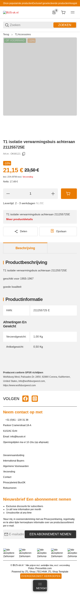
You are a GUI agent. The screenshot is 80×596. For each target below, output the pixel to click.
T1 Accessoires (23, 34)
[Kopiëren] (23, 154)
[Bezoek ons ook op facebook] (25, 399)
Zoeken (64, 25)
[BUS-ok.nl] (10, 12)
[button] (74, 389)
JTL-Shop (30, 571)
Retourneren (10, 488)
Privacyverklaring (53, 519)
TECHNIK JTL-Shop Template (52, 571)
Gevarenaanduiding (13, 455)
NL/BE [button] (40, 203)
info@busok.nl (17, 436)
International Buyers (13, 460)
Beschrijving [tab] (25, 248)
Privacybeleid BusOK (14, 482)
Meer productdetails (19, 219)
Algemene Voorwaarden (16, 466)
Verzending (28, 177)
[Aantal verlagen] (8, 193)
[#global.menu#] (72, 12)
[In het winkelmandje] (69, 193)
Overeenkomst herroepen (41, 576)
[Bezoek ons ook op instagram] (35, 399)
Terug (6, 34)
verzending (64, 565)
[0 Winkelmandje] (63, 12)
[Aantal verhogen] (53, 193)
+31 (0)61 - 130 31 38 (16, 419)
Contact (7, 477)
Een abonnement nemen (50, 534)
